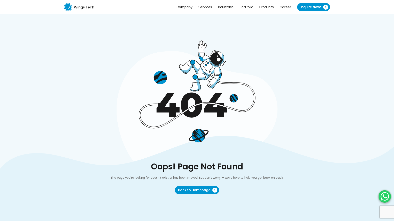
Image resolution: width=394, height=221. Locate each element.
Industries (226, 7)
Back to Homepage (194, 190)
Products (266, 7)
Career (285, 7)
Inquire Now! (311, 7)
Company (184, 7)
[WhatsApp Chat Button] (385, 196)
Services (205, 7)
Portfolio (246, 7)
